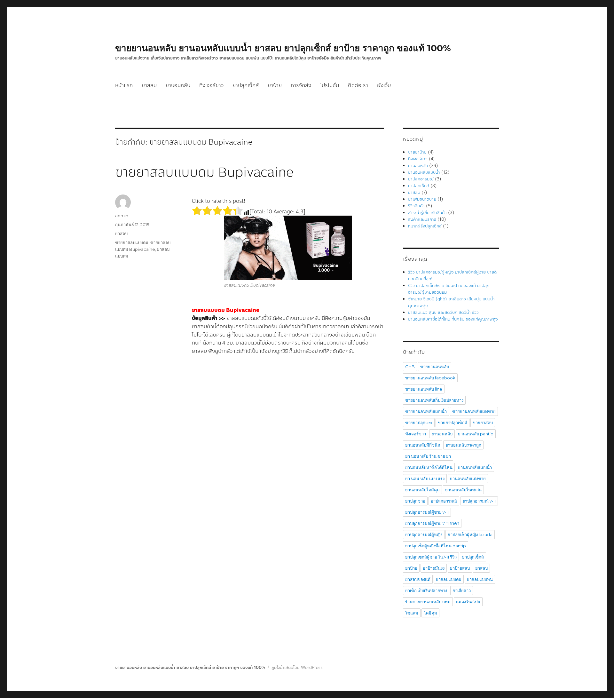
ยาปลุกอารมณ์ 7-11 (479, 501)
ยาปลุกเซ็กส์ (245, 85)
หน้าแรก (124, 85)
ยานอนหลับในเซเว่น (463, 489)
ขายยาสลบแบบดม (131, 242)
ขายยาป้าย (417, 152)
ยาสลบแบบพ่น (480, 579)
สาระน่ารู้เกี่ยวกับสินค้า (427, 213)
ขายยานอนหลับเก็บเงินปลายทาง (434, 400)
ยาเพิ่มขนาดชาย (422, 199)
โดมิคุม (430, 612)
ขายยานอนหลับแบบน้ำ (426, 411)
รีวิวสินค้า (416, 206)
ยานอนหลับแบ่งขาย (468, 478)
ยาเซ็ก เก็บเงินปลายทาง (426, 590)
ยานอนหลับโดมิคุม (422, 489)
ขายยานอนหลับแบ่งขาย (474, 411)
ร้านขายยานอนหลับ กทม (428, 601)
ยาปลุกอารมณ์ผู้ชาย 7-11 (427, 512)
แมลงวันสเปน (468, 601)
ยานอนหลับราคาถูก (463, 445)
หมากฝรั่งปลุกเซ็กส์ (425, 226)
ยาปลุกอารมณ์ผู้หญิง (423, 534)
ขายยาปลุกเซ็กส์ (452, 422)
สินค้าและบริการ (422, 219)
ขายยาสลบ (483, 422)
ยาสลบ (149, 85)
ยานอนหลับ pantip (475, 433)
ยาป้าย (275, 85)
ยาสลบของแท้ (417, 579)
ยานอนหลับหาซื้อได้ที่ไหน (429, 467)
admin (121, 215)
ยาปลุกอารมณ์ (421, 179)
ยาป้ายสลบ (460, 568)
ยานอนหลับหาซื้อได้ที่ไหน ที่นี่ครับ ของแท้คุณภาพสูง (453, 319)
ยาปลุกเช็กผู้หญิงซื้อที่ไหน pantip (435, 545)
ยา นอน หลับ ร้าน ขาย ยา (428, 456)
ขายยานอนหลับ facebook (430, 377)
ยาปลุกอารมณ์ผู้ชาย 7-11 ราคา (432, 523)
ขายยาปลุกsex (418, 422)
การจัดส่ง (301, 85)
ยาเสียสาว (462, 590)
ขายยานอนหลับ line (423, 389)
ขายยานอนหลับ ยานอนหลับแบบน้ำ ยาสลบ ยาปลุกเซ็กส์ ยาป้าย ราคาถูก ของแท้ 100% (283, 48)
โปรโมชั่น (329, 85)
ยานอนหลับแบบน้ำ (424, 172)
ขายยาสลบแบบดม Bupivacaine (204, 172)
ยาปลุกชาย (415, 501)
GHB (410, 366)
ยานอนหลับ (178, 85)
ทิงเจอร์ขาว (211, 85)
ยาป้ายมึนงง (434, 568)
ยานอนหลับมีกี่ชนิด (422, 445)
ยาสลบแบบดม (448, 579)
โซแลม (411, 612)
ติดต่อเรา (358, 85)
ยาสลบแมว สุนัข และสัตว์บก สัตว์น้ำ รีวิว (443, 312)
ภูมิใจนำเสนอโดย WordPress (297, 667)
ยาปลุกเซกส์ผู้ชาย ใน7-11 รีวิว (431, 556)
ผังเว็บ (384, 85)
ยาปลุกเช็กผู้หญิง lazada (470, 534)
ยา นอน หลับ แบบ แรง (425, 478)
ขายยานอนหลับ (434, 366)
